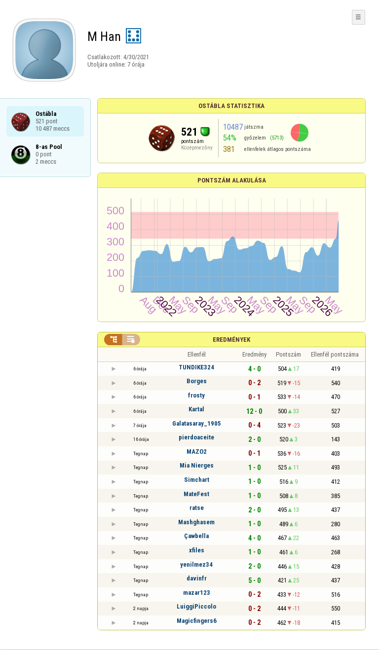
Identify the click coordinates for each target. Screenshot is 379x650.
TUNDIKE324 (196, 367)
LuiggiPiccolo (196, 606)
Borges (197, 381)
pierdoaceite (196, 437)
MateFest (196, 494)
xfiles (196, 550)
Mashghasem (196, 522)
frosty (196, 395)
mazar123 (196, 592)
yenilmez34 (196, 564)
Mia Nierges (197, 465)
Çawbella (196, 536)
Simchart (196, 479)
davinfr (197, 578)
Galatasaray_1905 (196, 423)
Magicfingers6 (197, 620)
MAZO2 (197, 451)
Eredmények (231, 339)
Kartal (196, 409)
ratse (197, 507)
